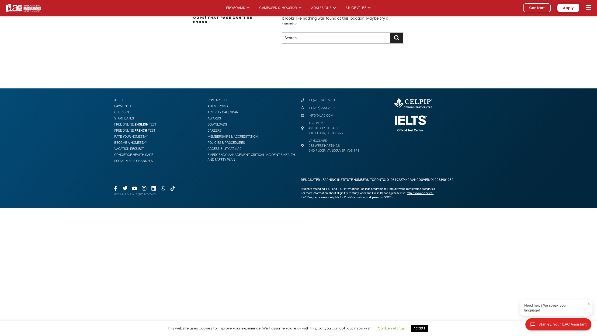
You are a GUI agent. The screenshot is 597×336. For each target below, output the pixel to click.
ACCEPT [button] (419, 328)
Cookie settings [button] (391, 328)
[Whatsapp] (163, 188)
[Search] (396, 38)
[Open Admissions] (334, 7)
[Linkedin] (153, 188)
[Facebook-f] (115, 188)
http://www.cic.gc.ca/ (420, 193)
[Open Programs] (248, 7)
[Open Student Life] (369, 7)
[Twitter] (125, 188)
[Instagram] (144, 188)
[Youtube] (134, 188)
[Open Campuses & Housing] (300, 7)
